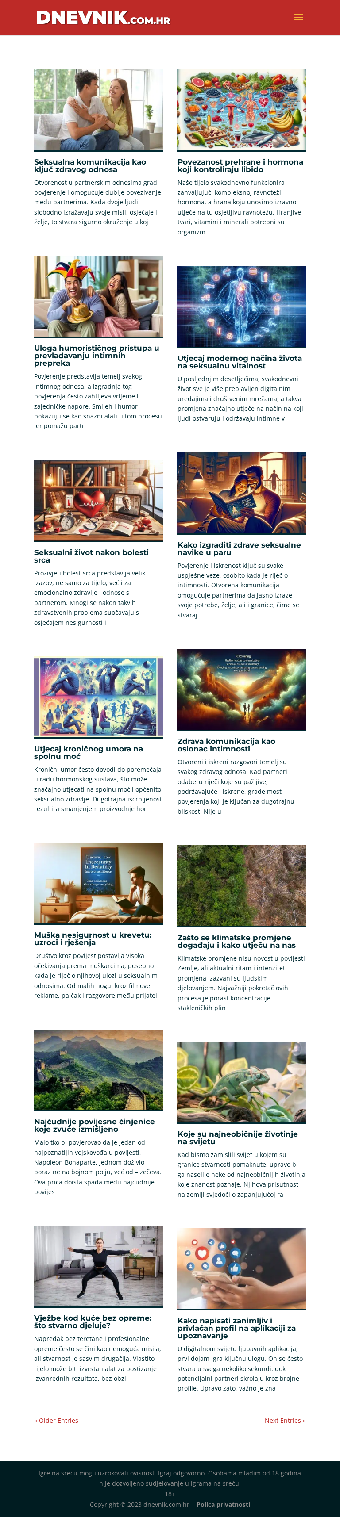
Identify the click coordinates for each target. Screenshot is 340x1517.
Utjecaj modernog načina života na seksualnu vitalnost (240, 362)
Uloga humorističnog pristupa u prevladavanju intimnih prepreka (96, 356)
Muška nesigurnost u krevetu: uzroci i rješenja (92, 939)
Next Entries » (285, 1420)
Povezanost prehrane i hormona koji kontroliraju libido (240, 165)
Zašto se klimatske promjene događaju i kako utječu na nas (237, 941)
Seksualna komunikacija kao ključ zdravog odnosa (90, 165)
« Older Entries (56, 1420)
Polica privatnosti (223, 1504)
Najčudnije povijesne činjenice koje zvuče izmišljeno (94, 1125)
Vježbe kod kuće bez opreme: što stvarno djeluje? (92, 1322)
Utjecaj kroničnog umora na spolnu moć (88, 752)
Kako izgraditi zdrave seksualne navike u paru (239, 548)
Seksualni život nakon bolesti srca (91, 556)
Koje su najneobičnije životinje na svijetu (238, 1138)
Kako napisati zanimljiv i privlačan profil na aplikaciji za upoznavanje (237, 1328)
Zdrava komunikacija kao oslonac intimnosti (226, 745)
